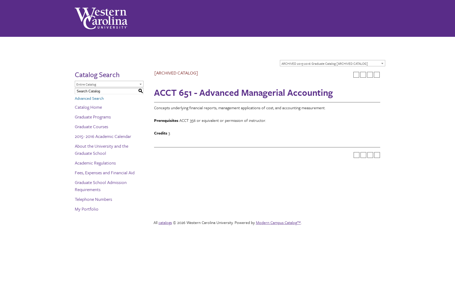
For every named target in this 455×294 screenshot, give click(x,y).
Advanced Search (89, 98)
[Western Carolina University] (101, 18)
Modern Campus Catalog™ (278, 222)
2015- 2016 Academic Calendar (103, 136)
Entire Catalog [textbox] (86, 84)
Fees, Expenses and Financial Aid (105, 172)
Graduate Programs (93, 116)
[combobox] (332, 63)
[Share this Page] (363, 75)
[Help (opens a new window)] (377, 75)
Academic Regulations (95, 163)
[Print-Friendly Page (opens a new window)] (370, 75)
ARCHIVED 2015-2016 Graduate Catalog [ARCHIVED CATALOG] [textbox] (324, 63)
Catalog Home (88, 107)
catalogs (165, 222)
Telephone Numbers (93, 199)
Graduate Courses (91, 126)
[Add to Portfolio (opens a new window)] (356, 75)
